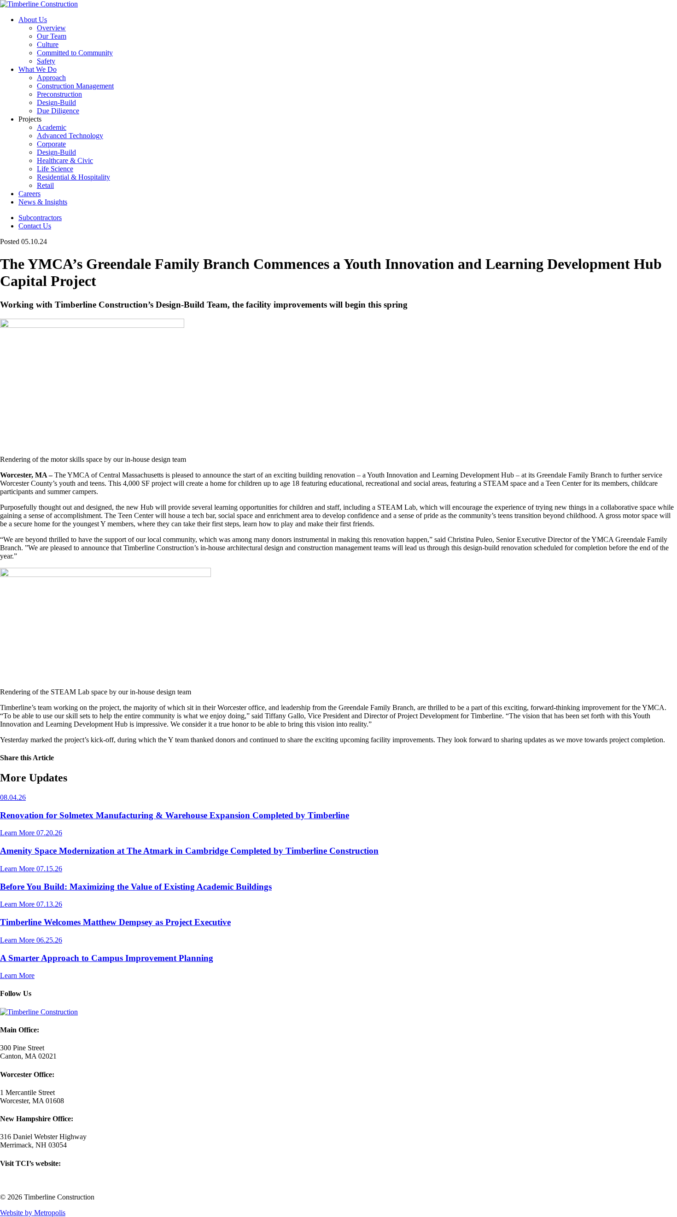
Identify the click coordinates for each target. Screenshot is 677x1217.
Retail (45, 185)
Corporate (51, 144)
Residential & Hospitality (73, 177)
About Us (32, 19)
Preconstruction (59, 94)
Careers (29, 194)
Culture (47, 44)
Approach (51, 78)
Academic (51, 127)
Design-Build (56, 102)
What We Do (37, 69)
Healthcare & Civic (65, 160)
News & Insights (42, 202)
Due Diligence (58, 111)
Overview (51, 28)
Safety (46, 61)
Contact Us (34, 226)
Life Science (55, 169)
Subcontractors (40, 217)
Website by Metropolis (32, 1213)
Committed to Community (75, 53)
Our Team (51, 36)
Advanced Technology (70, 136)
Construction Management (75, 86)
